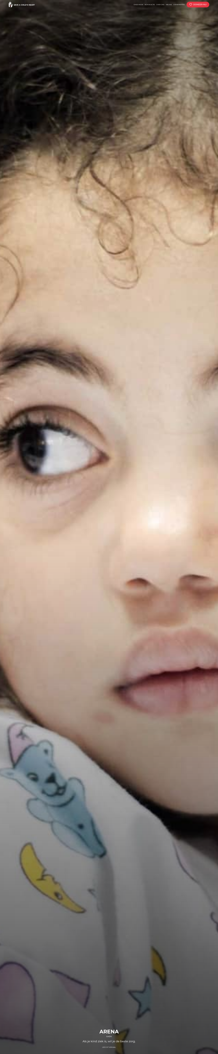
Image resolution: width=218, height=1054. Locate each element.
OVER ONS (160, 4)
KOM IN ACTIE (150, 4)
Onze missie (138, 4)
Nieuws (169, 4)
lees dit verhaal (109, 1047)
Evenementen (179, 4)
